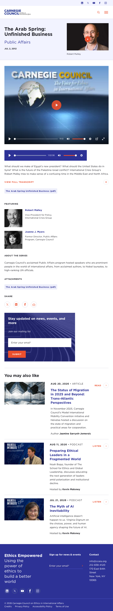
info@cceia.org (98, 561)
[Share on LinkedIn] (16, 304)
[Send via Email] (34, 304)
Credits (8, 606)
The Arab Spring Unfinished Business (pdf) (31, 287)
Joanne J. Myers (34, 231)
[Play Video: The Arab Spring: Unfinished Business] (88, 39)
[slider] (36, 139)
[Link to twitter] (88, 3)
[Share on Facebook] (25, 304)
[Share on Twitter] (7, 304)
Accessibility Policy (42, 606)
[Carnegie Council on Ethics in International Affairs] (17, 12)
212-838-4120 (97, 565)
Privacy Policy (22, 606)
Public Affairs (17, 42)
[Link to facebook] (100, 3)
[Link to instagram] (106, 3)
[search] (98, 12)
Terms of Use (62, 606)
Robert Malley (33, 210)
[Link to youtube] (94, 3)
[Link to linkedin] (82, 3)
